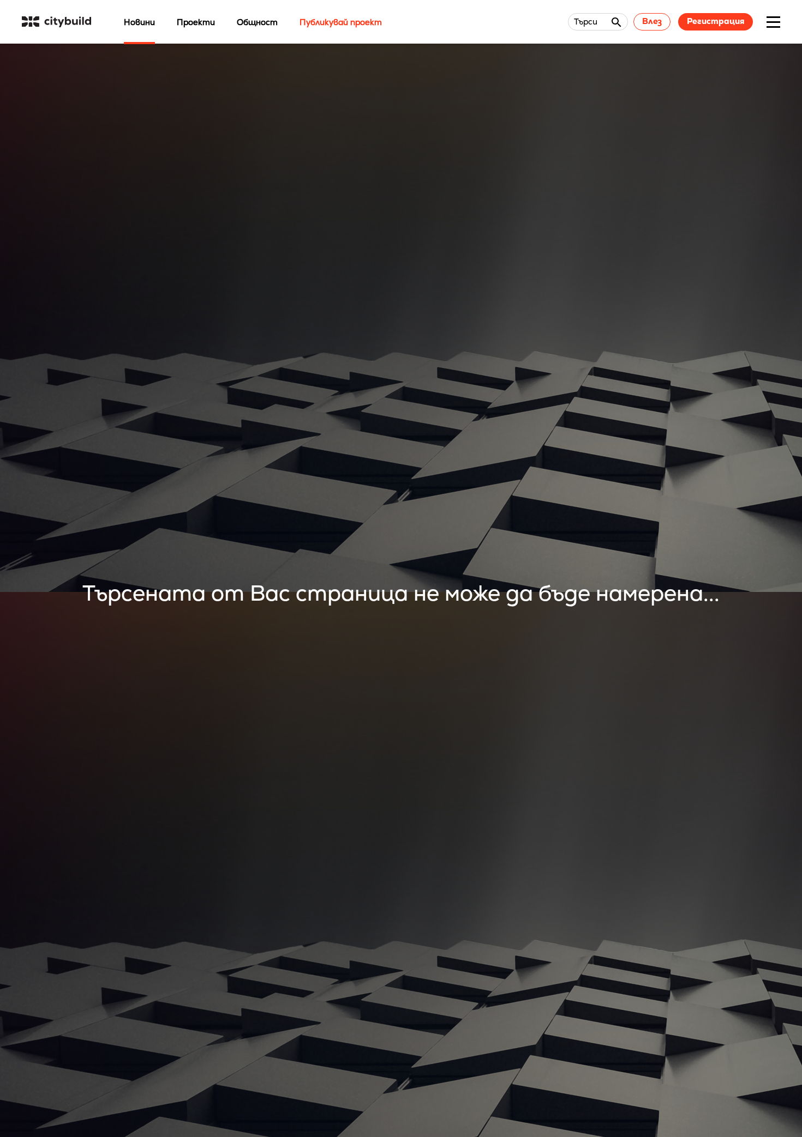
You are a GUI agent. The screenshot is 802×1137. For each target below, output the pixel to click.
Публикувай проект (341, 22)
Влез (652, 21)
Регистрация (715, 21)
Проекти (196, 22)
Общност (257, 22)
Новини (139, 22)
